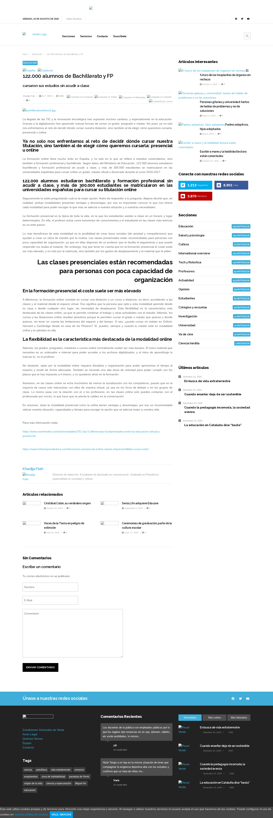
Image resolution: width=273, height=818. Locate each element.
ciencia (28, 769)
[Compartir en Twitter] (106, 97)
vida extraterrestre (61, 769)
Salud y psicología (191, 235)
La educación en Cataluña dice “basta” (225, 782)
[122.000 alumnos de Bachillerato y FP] (97, 110)
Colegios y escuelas (192, 307)
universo (79, 769)
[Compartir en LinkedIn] (159, 97)
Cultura (183, 244)
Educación (37, 54)
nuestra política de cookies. (32, 814)
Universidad (186, 325)
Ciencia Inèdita (188, 343)
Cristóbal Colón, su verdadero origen (67, 503)
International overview (194, 253)
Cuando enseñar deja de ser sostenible (224, 745)
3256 (231, 773)
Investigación (187, 316)
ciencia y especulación (58, 783)
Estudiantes (186, 298)
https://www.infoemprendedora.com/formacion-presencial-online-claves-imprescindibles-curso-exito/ (86, 449)
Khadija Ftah (29, 96)
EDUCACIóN (30, 63)
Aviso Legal (30, 734)
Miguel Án (80, 783)
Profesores (186, 271)
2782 (230, 732)
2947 (230, 751)
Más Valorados (239, 717)
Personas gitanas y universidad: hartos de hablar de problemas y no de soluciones (224, 106)
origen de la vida (33, 783)
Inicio (25, 54)
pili (115, 745)
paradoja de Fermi (79, 776)
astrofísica (41, 769)
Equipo (27, 743)
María (116, 780)
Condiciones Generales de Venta (43, 729)
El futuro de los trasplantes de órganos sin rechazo (225, 75)
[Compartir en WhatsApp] (132, 97)
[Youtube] (248, 19)
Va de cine (185, 334)
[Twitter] (242, 19)
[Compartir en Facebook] (80, 97)
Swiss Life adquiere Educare (140, 503)
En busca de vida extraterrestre (220, 727)
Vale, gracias (61, 814)
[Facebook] (236, 19)
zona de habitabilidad (53, 776)
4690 (231, 787)
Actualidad (186, 280)
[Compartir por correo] (160, 101)
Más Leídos (214, 717)
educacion (30, 790)
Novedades (190, 717)
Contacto (28, 747)
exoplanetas (31, 776)
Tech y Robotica (189, 262)
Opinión (183, 289)
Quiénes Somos (33, 738)
